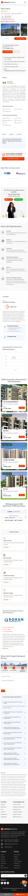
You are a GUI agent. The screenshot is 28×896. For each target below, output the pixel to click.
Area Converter (18, 861)
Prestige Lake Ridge (8, 460)
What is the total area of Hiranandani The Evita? (13, 712)
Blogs (2, 865)
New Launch (17, 854)
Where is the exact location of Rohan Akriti (12, 703)
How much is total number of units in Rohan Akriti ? (12, 733)
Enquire (21, 407)
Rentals (16, 856)
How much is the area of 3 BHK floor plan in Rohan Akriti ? (12, 748)
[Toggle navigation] (25, 2)
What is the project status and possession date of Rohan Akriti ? (12, 728)
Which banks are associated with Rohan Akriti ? (11, 723)
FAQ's (18, 51)
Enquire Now (21, 894)
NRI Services (17, 865)
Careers (3, 859)
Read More (18, 321)
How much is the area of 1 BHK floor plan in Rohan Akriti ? (12, 738)
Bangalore (3, 807)
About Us (3, 861)
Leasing (16, 859)
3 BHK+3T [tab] (19, 134)
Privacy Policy (4, 867)
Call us (8, 894)
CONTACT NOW (8, 51)
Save (8, 38)
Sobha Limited (16, 804)
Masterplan (24, 25)
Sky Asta (5, 489)
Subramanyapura (7, 13)
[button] (26, 517)
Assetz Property (17, 814)
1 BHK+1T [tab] (4, 134)
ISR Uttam (5, 431)
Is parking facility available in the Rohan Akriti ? (12, 718)
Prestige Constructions (18, 807)
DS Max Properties (17, 811)
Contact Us (3, 863)
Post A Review (21, 38)
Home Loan (17, 863)
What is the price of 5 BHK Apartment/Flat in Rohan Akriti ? (11, 754)
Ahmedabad (4, 814)
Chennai (3, 811)
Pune (2, 809)
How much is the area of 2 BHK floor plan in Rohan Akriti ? (12, 743)
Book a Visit (9, 199)
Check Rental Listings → (13, 158)
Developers (17, 867)
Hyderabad (4, 816)
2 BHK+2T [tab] (11, 134)
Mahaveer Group (17, 816)
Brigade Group (17, 809)
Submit (2, 690)
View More (6, 547)
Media (2, 854)
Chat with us (19, 199)
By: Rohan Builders (17, 13)
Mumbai (3, 804)
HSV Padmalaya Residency (10, 401)
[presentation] (4, 134)
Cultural (3, 856)
